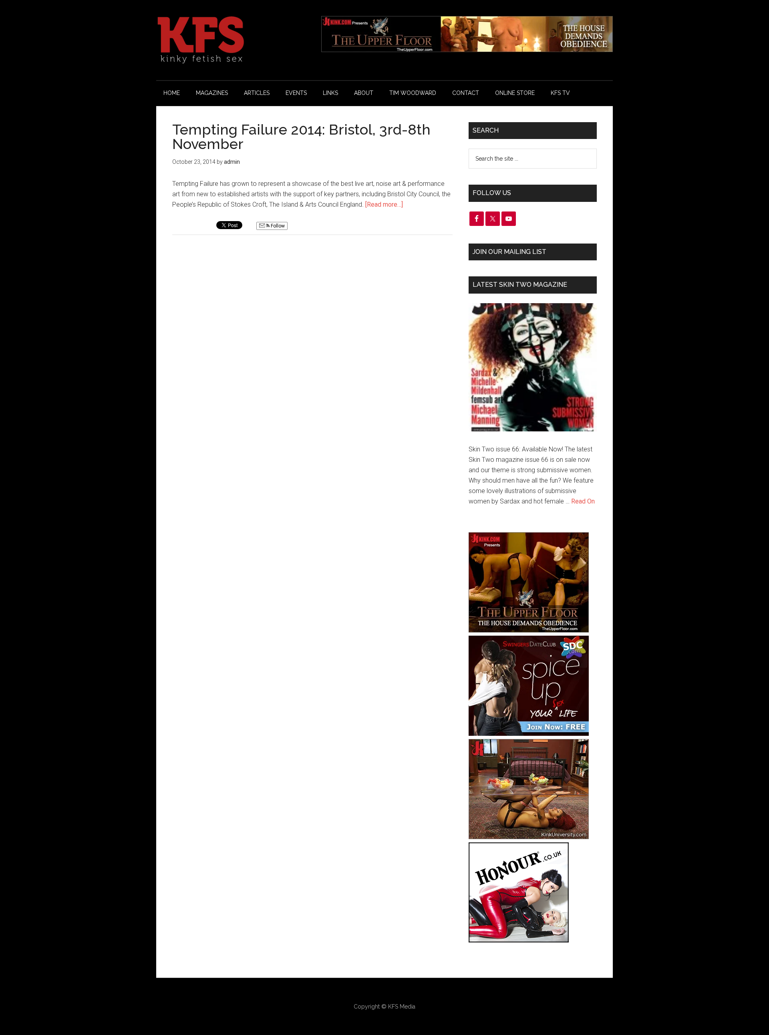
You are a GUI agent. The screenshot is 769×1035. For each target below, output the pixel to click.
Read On (583, 501)
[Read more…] (384, 204)
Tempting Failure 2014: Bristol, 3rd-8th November (301, 136)
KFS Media (401, 1006)
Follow (277, 226)
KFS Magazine (232, 40)
